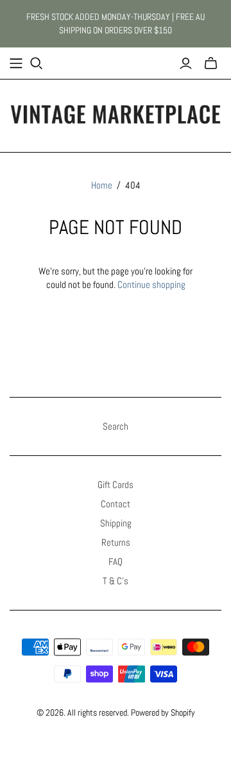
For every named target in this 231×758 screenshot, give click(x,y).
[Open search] (36, 63)
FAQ (115, 561)
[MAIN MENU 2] (16, 63)
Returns (115, 542)
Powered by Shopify (163, 712)
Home (101, 185)
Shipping (116, 523)
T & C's (115, 581)
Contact (115, 504)
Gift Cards (115, 484)
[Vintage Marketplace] (115, 112)
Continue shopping (151, 284)
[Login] (186, 63)
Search (115, 426)
